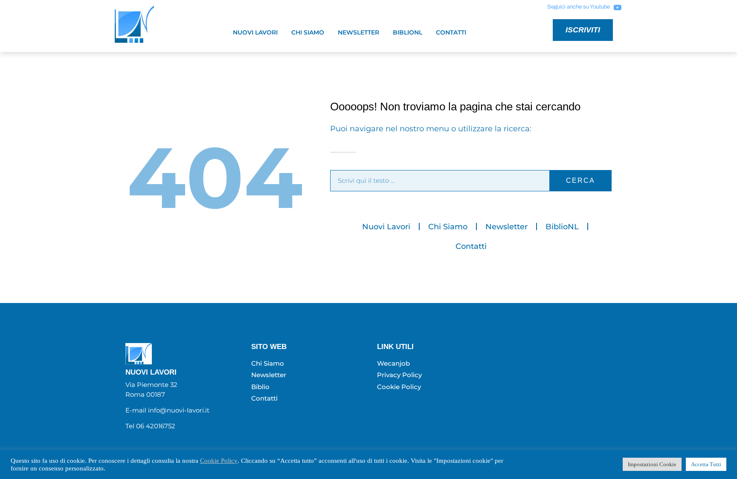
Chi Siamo (307, 32)
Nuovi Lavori (255, 32)
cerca (580, 180)
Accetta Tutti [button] (706, 464)
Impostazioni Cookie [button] (652, 464)
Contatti (451, 32)
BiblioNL (407, 32)
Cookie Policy (219, 460)
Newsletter (358, 32)
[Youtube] (617, 7)
